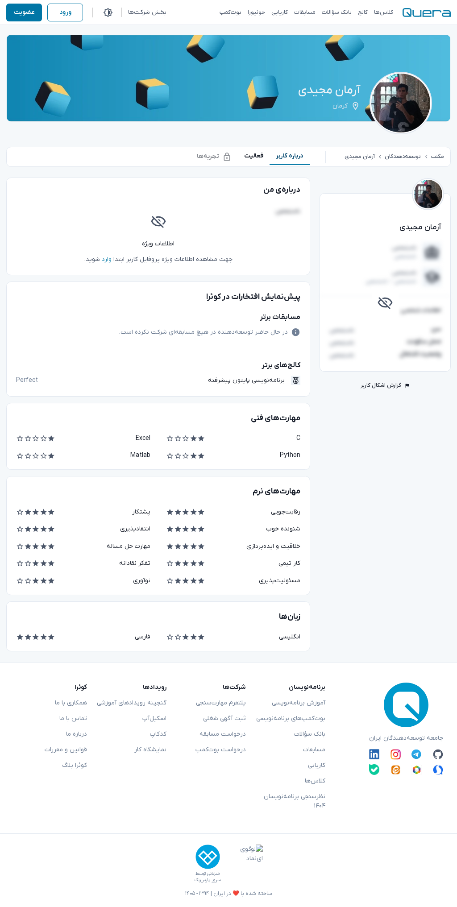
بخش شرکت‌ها (147, 12)
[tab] (290, 156)
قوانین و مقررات (66, 749)
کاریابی (316, 765)
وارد (107, 259)
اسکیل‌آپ (154, 718)
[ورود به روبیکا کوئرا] (416, 769)
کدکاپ (158, 734)
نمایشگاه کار (150, 749)
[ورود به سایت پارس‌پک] (207, 857)
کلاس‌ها (315, 781)
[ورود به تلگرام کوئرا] (416, 754)
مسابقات (314, 749)
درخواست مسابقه (222, 734)
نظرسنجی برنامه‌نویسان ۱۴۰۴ (294, 801)
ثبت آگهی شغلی (224, 718)
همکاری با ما (71, 703)
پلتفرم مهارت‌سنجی (221, 703)
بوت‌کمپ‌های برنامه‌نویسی (290, 718)
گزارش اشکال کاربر (381, 385)
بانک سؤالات (309, 734)
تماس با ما (73, 718)
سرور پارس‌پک (207, 880)
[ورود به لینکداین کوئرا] (374, 754)
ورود (65, 12)
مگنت (437, 156)
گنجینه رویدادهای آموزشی (131, 703)
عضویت (24, 12)
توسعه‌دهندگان (403, 156)
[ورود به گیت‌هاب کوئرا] (438, 754)
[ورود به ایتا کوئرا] (396, 769)
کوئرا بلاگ (74, 765)
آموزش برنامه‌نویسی (298, 703)
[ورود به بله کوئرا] (374, 769)
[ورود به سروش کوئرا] (438, 769)
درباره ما (76, 734)
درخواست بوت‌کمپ (220, 749)
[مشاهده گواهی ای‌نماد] (245, 864)
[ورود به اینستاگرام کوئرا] (396, 754)
